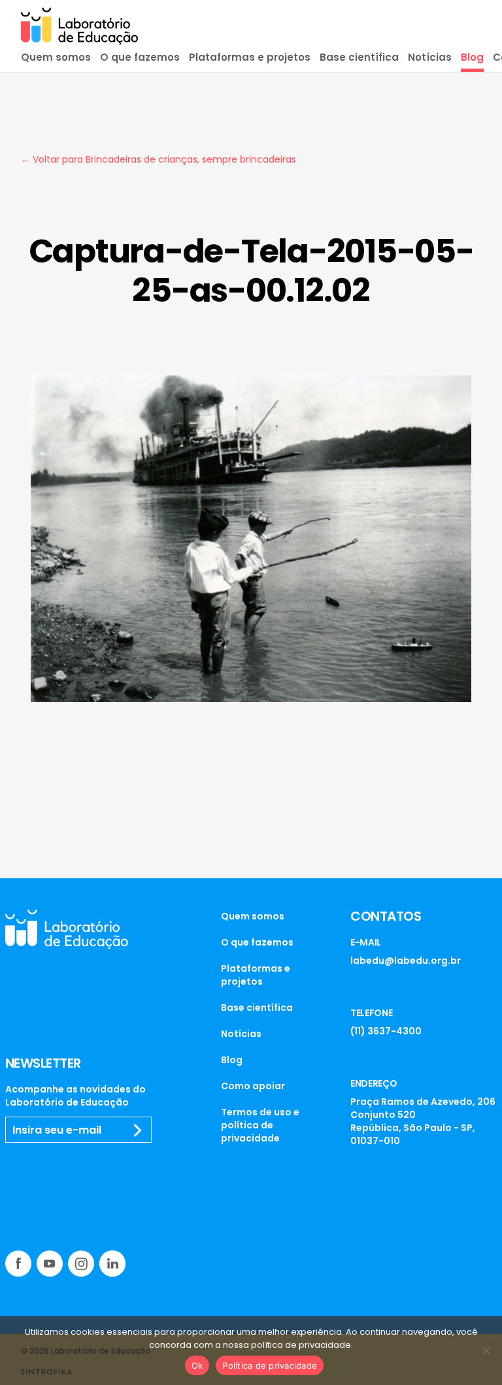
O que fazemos (140, 57)
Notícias (430, 57)
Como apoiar (253, 1085)
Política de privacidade (269, 1365)
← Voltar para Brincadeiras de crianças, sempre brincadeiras (158, 159)
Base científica (359, 57)
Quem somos (56, 57)
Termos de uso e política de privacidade (260, 1125)
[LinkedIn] (112, 1263)
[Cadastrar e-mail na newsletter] (137, 1130)
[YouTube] (50, 1263)
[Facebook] (18, 1263)
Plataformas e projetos (249, 57)
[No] (485, 1350)
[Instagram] (81, 1263)
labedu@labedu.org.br (405, 960)
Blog (472, 57)
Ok (197, 1365)
